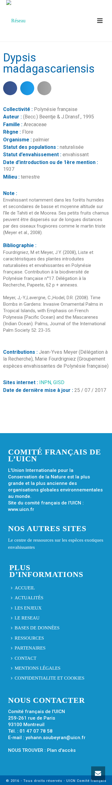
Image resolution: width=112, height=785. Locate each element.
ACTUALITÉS (29, 597)
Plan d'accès (61, 750)
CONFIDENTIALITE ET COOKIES (49, 678)
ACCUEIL (25, 587)
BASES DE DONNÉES (37, 627)
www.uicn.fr (21, 509)
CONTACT (25, 658)
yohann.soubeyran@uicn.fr (56, 737)
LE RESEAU (27, 617)
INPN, (46, 382)
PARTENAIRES (30, 647)
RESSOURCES (29, 638)
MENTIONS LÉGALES (37, 668)
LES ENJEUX (28, 607)
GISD (58, 382)
